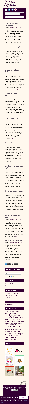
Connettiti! (7, 297)
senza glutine (15, 333)
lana (12, 323)
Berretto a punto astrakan (14, 240)
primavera (14, 328)
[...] (22, 42)
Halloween (21, 321)
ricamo (18, 329)
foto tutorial (14, 321)
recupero (13, 329)
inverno (7, 323)
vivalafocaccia (8, 339)
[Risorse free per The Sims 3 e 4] (19, 371)
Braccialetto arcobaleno (14, 191)
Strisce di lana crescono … (14, 143)
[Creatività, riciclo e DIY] (9, 361)
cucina (21, 313)
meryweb (12, 27)
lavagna (16, 323)
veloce (16, 338)
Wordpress (13, 339)
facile (13, 317)
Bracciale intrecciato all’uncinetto (12, 216)
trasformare (13, 336)
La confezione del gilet (13, 47)
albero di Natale (9, 311)
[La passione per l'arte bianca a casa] (19, 361)
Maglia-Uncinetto (19, 27)
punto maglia (21, 328)
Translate (16, 276)
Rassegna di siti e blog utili (11, 293)
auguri (16, 311)
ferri (10, 319)
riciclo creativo (10, 331)
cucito (6, 315)
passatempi (11, 324)
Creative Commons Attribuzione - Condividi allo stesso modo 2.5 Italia (14, 393)
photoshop (8, 328)
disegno (12, 315)
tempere (7, 335)
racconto (7, 329)
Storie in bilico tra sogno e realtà (13, 283)
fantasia (19, 317)
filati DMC (14, 319)
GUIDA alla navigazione (11, 295)
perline (18, 326)
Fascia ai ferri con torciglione (11, 24)
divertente (19, 315)
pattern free (10, 326)
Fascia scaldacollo (11, 118)
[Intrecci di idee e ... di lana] (19, 351)
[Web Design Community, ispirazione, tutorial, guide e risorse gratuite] (9, 351)
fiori (17, 319)
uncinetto (9, 338)
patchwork (16, 324)
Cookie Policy (8, 304)
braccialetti (14, 313)
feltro (7, 319)
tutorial (19, 335)
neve (20, 323)
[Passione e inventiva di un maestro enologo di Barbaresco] (9, 371)
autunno (8, 313)
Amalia (7, 285)
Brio (18, 313)
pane (6, 324)
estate (7, 317)
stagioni (20, 334)
